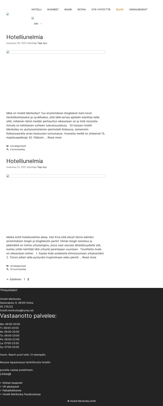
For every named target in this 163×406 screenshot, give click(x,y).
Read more (55, 137)
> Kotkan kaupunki (11, 382)
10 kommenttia (18, 269)
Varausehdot (138, 9)
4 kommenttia (17, 149)
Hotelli (36, 9)
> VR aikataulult (9, 386)
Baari (68, 9)
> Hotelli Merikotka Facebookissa (20, 394)
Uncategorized (18, 146)
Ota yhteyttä (101, 9)
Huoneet (53, 9)
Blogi (119, 9)
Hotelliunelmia (24, 37)
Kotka (82, 9)
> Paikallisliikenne (10, 390)
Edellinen (13, 279)
